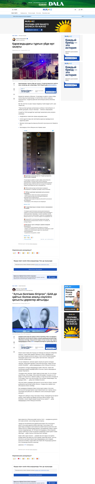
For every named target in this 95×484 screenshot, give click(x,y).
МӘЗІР (15, 9)
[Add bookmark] (14, 99)
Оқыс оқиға (14, 13)
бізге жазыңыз (33, 243)
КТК (32, 341)
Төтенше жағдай (31, 13)
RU (75, 9)
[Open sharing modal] (14, 94)
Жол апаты (38, 13)
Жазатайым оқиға (46, 13)
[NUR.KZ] (47, 10)
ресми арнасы (52, 85)
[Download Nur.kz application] (47, 4)
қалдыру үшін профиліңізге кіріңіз (42, 264)
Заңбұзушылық (23, 13)
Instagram (53, 277)
